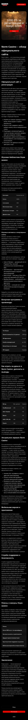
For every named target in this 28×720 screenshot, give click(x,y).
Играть (14, 31)
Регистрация (21, 4)
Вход (14, 707)
